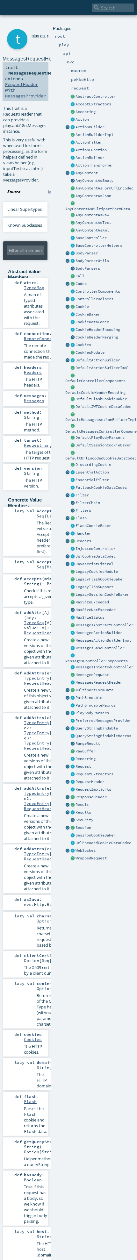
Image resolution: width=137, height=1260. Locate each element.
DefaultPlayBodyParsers (100, 437)
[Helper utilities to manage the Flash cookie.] (72, 526)
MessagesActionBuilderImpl (103, 640)
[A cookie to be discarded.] (72, 464)
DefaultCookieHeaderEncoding (95, 392)
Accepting (86, 112)
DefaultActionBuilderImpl (102, 368)
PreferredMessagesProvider (103, 720)
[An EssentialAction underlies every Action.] (72, 472)
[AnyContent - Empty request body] (72, 180)
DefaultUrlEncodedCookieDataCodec (101, 458)
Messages (34, 400)
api (43, 35)
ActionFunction (91, 150)
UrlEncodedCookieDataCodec (103, 843)
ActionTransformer (94, 165)
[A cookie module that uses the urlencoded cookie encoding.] (72, 571)
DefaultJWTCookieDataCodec (103, 406)
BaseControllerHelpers (99, 245)
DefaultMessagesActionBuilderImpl (101, 419)
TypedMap (34, 287)
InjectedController (96, 548)
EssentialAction (92, 472)
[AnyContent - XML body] (72, 230)
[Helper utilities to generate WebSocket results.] (67, 850)
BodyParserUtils (92, 261)
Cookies (83, 345)
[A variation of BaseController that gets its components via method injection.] (72, 549)
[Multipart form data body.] (72, 690)
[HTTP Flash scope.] (72, 518)
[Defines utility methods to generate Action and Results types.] (72, 238)
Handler (83, 533)
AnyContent (87, 173)
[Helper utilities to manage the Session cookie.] (72, 835)
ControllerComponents (98, 291)
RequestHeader (90, 781)
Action (82, 119)
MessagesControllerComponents (96, 661)
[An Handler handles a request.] (72, 533)
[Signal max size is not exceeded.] (72, 610)
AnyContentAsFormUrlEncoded (104, 188)
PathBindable (89, 697)
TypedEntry (36, 677)
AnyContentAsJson (93, 196)
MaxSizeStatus (90, 617)
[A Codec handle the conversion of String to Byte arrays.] (72, 284)
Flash (81, 518)
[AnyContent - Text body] (72, 222)
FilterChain (88, 503)
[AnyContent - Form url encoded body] (72, 188)
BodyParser (87, 253)
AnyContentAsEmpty (94, 180)
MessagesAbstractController (104, 625)
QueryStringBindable (97, 728)
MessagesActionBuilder (99, 632)
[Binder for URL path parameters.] (72, 698)
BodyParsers (88, 268)
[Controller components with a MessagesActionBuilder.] (72, 655)
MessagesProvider (25, 96)
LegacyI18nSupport (94, 587)
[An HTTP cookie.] (72, 307)
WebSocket (86, 850)
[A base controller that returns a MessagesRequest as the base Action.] (72, 648)
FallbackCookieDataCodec (101, 487)
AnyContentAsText (93, 222)
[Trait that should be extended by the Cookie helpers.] (72, 314)
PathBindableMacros (96, 705)
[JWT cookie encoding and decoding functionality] (72, 556)
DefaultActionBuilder (98, 360)
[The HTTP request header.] (72, 782)
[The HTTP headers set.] (72, 541)
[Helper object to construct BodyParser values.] (67, 253)
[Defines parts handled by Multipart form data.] (67, 690)
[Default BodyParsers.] (72, 268)
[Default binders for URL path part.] (67, 698)
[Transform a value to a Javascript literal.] (72, 564)
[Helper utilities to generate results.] (67, 812)
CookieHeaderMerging (97, 337)
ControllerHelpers (94, 299)
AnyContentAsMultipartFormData (97, 209)
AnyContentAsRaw (92, 215)
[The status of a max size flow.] (72, 617)
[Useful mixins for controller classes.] (72, 299)
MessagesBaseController (100, 648)
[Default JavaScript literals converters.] (67, 564)
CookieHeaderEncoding (98, 329)
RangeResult (88, 743)
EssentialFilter (92, 480)
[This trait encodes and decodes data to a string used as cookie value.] (72, 322)
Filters (83, 510)
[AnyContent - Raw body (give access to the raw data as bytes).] (72, 215)
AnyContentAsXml (92, 230)
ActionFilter (89, 142)
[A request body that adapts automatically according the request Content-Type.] (72, 173)
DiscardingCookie (93, 464)
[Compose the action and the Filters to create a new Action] (72, 503)
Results (83, 812)
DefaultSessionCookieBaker (103, 445)
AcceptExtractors (93, 104)
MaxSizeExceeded (92, 602)
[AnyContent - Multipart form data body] (72, 203)
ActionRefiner (90, 157)
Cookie (82, 306)
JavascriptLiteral (94, 564)
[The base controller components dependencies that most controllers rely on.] (72, 291)
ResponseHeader (91, 797)
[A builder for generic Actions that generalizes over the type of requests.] (72, 150)
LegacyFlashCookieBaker (100, 579)
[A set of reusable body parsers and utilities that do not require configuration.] (72, 261)
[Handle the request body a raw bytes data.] (72, 751)
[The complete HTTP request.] (72, 766)
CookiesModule (90, 352)
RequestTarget (40, 445)
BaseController (91, 238)
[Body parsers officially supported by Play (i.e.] (72, 713)
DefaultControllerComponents (95, 381)
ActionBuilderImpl (94, 134)
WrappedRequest (91, 858)
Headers (83, 541)
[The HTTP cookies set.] (72, 345)
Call (80, 276)
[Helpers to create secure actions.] (72, 820)
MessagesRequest (92, 675)
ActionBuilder (90, 127)
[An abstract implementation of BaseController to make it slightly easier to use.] (72, 96)
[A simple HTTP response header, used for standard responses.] (72, 797)
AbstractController (96, 96)
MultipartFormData (94, 690)
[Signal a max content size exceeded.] (72, 602)
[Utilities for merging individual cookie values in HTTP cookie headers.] (72, 337)
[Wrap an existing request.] (72, 858)
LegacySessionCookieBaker (102, 594)
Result (82, 804)
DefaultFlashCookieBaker (101, 399)
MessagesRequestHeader (99, 682)
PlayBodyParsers (92, 713)
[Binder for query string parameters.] (72, 728)
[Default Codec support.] (67, 284)
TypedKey (34, 622)
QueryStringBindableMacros (103, 736)
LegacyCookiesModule (97, 571)
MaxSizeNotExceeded (96, 610)
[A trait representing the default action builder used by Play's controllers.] (72, 360)
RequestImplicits (93, 789)
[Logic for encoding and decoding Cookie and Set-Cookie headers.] (72, 329)
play (35, 35)
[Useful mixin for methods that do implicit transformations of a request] (72, 789)
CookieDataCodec (92, 322)
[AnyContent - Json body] (72, 196)
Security (84, 820)
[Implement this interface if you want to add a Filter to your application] (72, 495)
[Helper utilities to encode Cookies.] (67, 345)
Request (83, 766)
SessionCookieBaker (96, 835)
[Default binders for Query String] (67, 728)
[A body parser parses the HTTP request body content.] (72, 253)
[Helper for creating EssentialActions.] (67, 472)
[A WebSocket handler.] (72, 850)
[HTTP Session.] (72, 827)
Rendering (86, 759)
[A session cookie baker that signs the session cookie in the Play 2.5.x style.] (72, 594)
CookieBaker (88, 314)
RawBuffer (86, 751)
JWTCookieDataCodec (96, 556)
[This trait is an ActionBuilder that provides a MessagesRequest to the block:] (72, 633)
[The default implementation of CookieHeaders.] (72, 387)
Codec (81, 283)
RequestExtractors (94, 774)
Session (83, 827)
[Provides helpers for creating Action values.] (72, 127)
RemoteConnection (44, 338)
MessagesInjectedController (104, 667)
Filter (82, 495)
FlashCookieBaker (93, 525)
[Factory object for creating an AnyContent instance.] (67, 173)
